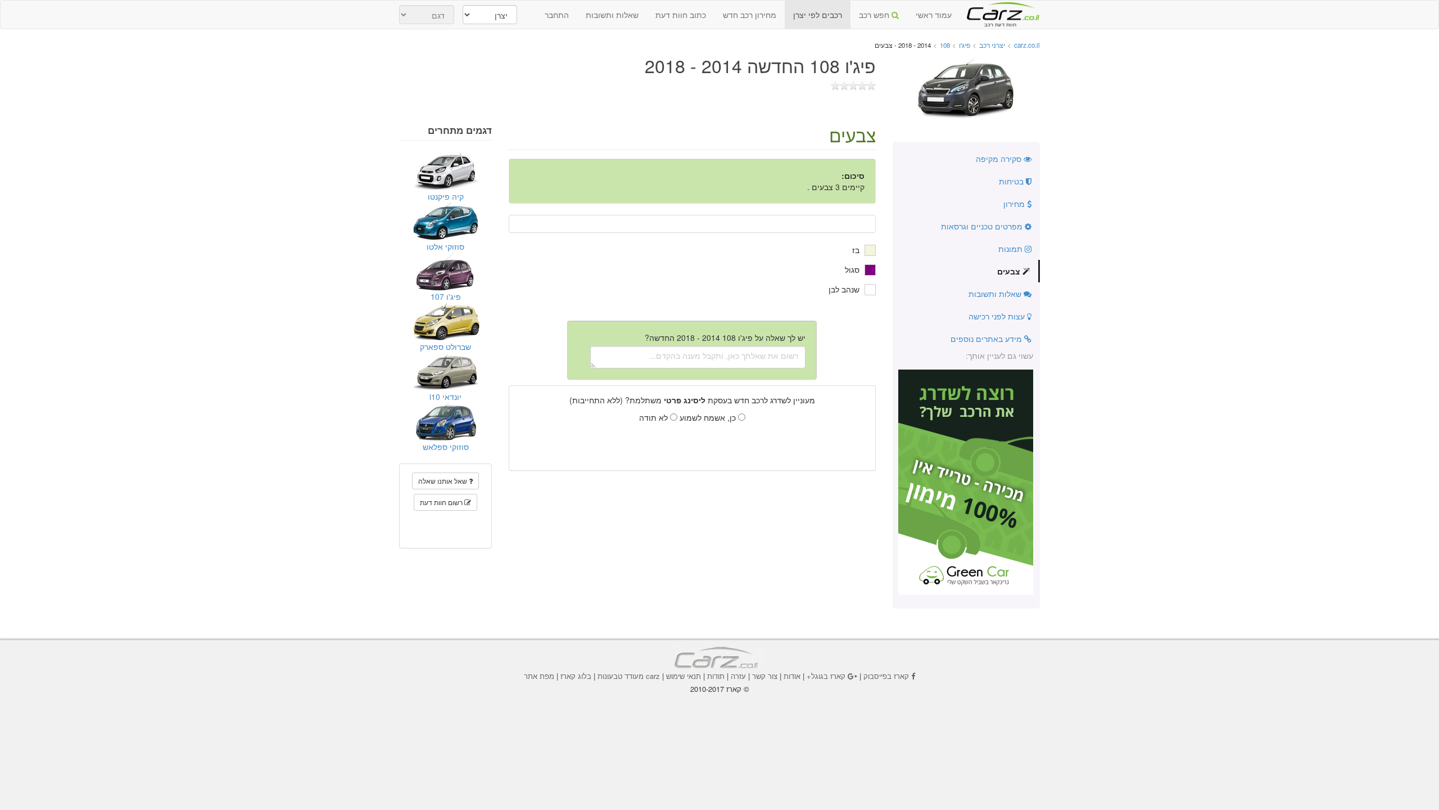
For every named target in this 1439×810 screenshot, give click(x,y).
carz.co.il (1027, 45)
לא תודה (654, 417)
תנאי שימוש (683, 675)
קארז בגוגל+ (826, 675)
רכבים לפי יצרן (817, 14)
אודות (792, 675)
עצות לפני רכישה (998, 316)
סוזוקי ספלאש (446, 446)
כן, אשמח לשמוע (709, 417)
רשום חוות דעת (442, 502)
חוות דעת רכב (1000, 11)
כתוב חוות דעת (680, 14)
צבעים (1009, 271)
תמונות (1011, 248)
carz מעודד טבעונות (629, 675)
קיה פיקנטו (446, 196)
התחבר (557, 14)
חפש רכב (875, 14)
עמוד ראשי (934, 14)
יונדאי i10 (445, 396)
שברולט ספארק (445, 346)
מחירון (1015, 203)
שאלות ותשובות (612, 14)
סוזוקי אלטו (445, 246)
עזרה (738, 675)
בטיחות (1012, 181)
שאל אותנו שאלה (443, 480)
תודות (716, 675)
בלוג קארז (575, 675)
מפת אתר (539, 675)
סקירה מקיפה (1000, 158)
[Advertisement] (719, 725)
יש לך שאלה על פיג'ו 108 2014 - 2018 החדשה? (725, 337)
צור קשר (764, 675)
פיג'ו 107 (446, 296)
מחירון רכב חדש (749, 14)
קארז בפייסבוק (886, 675)
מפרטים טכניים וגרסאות (983, 226)
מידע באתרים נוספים (987, 338)
